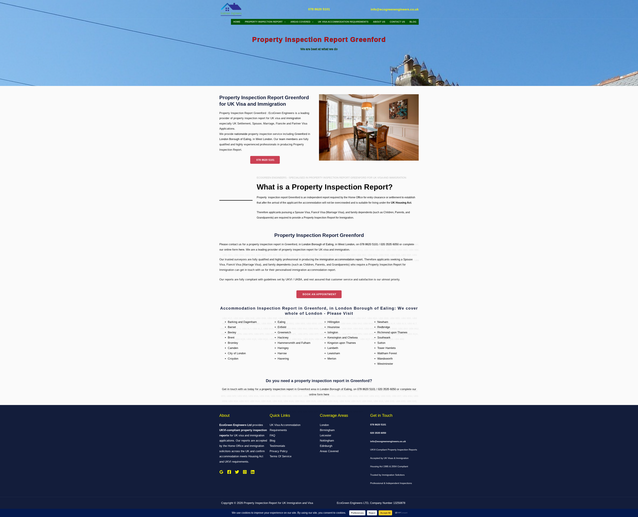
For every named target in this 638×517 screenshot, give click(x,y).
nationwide (240, 134)
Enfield (282, 327)
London (324, 389)
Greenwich (284, 332)
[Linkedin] (253, 472)
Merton (331, 358)
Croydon (233, 358)
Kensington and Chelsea (342, 337)
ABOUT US (379, 21)
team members (288, 139)
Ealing (281, 322)
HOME (236, 21)
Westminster (385, 363)
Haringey (283, 348)
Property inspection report (272, 197)
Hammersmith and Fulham (294, 342)
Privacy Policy (279, 451)
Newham (382, 322)
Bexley (232, 332)
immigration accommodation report (341, 259)
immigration (293, 118)
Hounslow (333, 327)
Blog (413, 21)
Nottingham (327, 440)
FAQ (272, 435)
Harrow (282, 353)
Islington (332, 332)
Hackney (283, 337)
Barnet (232, 327)
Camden (233, 348)
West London (264, 139)
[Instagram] (245, 472)
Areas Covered (329, 451)
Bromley (233, 342)
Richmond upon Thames (392, 332)
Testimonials (277, 445)
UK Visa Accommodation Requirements (343, 21)
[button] (284, 22)
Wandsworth (385, 358)
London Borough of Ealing (235, 139)
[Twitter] (237, 472)
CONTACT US (397, 21)
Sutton (381, 342)
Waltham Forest (387, 353)
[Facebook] (229, 472)
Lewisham (333, 353)
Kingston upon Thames (341, 342)
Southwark (383, 337)
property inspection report (278, 389)
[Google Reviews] (221, 472)
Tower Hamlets (386, 348)
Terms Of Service (280, 456)
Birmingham (327, 430)
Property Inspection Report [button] (264, 21)
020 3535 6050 (389, 244)
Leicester (325, 435)
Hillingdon (333, 322)
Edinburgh (326, 445)
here (241, 249)
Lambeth (332, 348)
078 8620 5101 (369, 244)
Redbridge (383, 327)
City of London (237, 353)
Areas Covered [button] (300, 21)
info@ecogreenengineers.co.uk (388, 441)
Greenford (301, 134)
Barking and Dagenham (242, 322)
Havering (283, 358)
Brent (231, 337)
